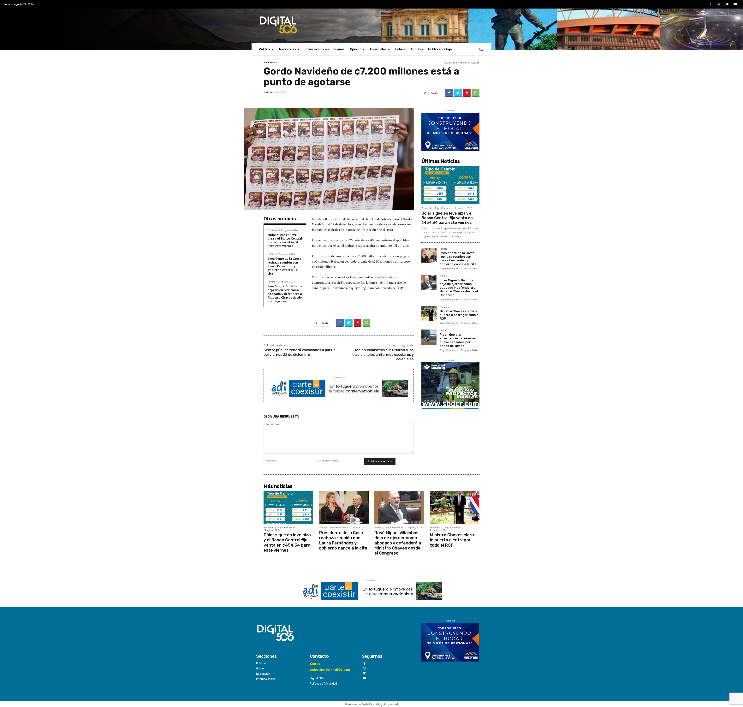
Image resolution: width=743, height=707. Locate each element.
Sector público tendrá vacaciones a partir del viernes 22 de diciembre (299, 352)
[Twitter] (727, 4)
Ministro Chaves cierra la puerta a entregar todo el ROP (459, 314)
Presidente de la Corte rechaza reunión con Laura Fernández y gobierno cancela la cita (284, 266)
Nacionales (270, 62)
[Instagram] (719, 4)
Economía (273, 230)
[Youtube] (735, 4)
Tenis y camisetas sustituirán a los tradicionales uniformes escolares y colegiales (383, 354)
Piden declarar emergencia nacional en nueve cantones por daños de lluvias (458, 340)
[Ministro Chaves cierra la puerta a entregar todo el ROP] (429, 313)
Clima (443, 331)
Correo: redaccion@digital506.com (330, 667)
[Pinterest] (467, 93)
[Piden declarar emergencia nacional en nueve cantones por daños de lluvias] (429, 337)
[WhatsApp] (475, 93)
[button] (481, 49)
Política (271, 254)
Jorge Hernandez (444, 208)
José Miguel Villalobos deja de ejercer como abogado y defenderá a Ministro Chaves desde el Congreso (285, 293)
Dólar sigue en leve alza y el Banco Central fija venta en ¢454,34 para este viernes (285, 240)
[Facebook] (711, 4)
